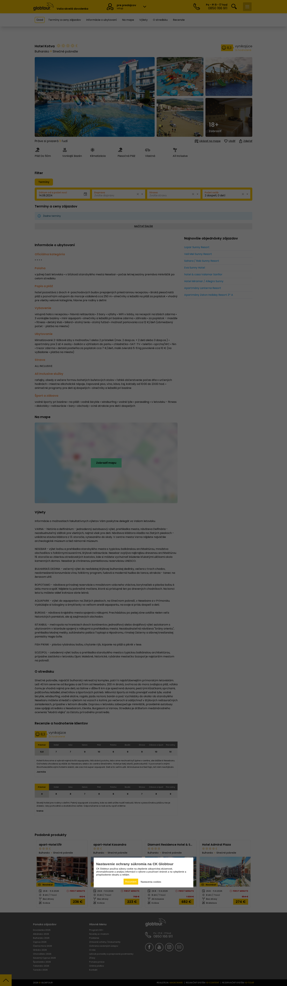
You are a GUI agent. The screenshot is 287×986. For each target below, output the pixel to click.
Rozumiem (131, 881)
